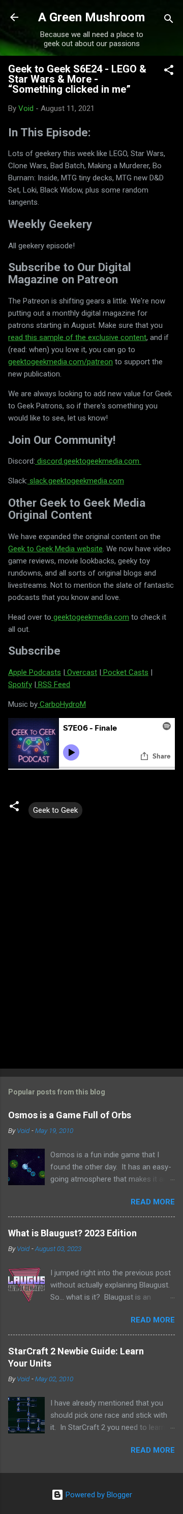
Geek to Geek (55, 810)
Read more (153, 1201)
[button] (169, 72)
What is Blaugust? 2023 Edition (72, 1233)
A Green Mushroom (91, 17)
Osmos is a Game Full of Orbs (69, 1115)
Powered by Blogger (98, 1494)
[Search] (169, 20)
